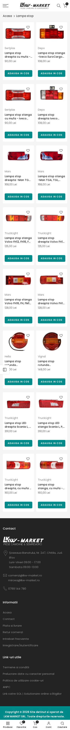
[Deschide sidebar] (4, 369)
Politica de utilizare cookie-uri (23, 680)
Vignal (42, 356)
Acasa (7, 16)
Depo (41, 48)
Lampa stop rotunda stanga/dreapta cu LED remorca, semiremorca (18, 363)
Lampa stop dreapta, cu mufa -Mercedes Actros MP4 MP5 (18, 486)
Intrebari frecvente (16, 639)
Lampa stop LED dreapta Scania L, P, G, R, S (18, 425)
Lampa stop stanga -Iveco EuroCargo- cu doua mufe (51, 55)
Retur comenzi (13, 632)
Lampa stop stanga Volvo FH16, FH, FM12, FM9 (18, 301)
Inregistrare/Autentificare (20, 645)
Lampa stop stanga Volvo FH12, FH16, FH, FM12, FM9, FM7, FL (18, 240)
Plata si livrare (12, 626)
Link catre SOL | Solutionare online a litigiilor (32, 694)
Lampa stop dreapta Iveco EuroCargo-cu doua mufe (47, 116)
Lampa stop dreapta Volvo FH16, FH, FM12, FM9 (51, 301)
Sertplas (10, 48)
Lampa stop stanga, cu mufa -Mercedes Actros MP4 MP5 (50, 486)
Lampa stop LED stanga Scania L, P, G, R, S (50, 425)
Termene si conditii (16, 667)
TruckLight (11, 233)
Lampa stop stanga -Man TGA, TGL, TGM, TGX (51, 178)
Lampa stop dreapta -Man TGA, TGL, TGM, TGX (18, 178)
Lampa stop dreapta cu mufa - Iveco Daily (17, 55)
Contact (9, 619)
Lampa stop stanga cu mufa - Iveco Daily (18, 116)
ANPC (6, 687)
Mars (8, 171)
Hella (8, 356)
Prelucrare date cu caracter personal (28, 674)
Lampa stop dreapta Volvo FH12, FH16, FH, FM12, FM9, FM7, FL (51, 240)
